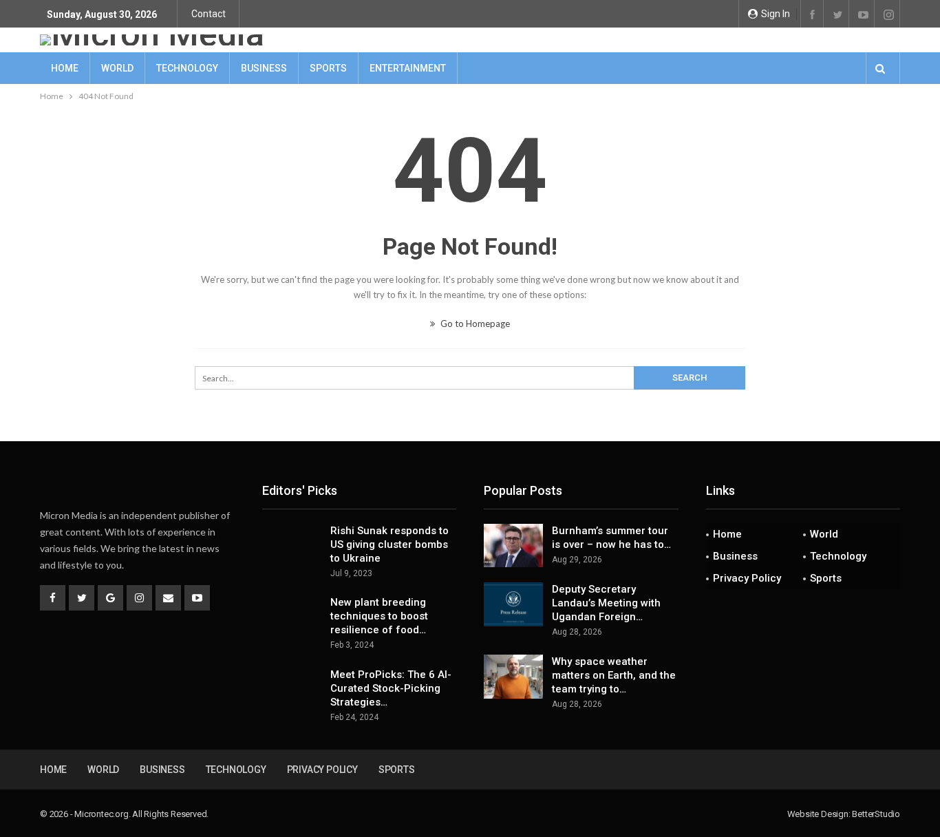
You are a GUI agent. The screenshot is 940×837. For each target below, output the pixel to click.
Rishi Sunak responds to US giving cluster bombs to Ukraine (389, 544)
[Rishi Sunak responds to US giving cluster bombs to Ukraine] (291, 546)
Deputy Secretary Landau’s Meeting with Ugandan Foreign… (606, 603)
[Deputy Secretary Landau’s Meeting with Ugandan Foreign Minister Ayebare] (513, 604)
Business (264, 68)
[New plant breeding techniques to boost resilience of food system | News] (291, 617)
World (117, 68)
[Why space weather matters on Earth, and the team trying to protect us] (513, 677)
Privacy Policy (747, 578)
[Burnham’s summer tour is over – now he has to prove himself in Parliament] (513, 546)
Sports (328, 68)
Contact (208, 13)
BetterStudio (876, 814)
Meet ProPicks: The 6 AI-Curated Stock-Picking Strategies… (390, 688)
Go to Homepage (474, 323)
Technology (187, 68)
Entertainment (408, 68)
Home (64, 68)
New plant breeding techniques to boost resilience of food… (379, 616)
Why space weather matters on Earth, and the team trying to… (614, 675)
